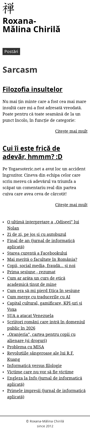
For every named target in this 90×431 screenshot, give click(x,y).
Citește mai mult (71, 131)
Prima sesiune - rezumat (31, 272)
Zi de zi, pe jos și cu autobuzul (36, 234)
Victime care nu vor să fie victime (40, 372)
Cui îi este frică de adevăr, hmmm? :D (33, 152)
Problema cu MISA (25, 347)
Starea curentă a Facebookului (37, 253)
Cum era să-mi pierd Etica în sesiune (43, 290)
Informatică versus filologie (34, 365)
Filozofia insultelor (33, 89)
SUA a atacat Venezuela (30, 315)
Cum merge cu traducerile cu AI (38, 297)
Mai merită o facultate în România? (42, 259)
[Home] (8, 8)
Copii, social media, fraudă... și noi (41, 265)
